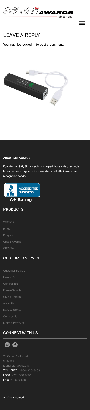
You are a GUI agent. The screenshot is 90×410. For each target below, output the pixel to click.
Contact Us (10, 316)
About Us (8, 303)
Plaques (8, 235)
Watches (8, 222)
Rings (6, 228)
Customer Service (14, 270)
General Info (10, 283)
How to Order (11, 277)
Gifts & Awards (12, 241)
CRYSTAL (9, 248)
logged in (28, 44)
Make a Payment (13, 323)
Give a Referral (12, 296)
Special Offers (12, 309)
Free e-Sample (12, 290)
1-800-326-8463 (29, 370)
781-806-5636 (22, 375)
